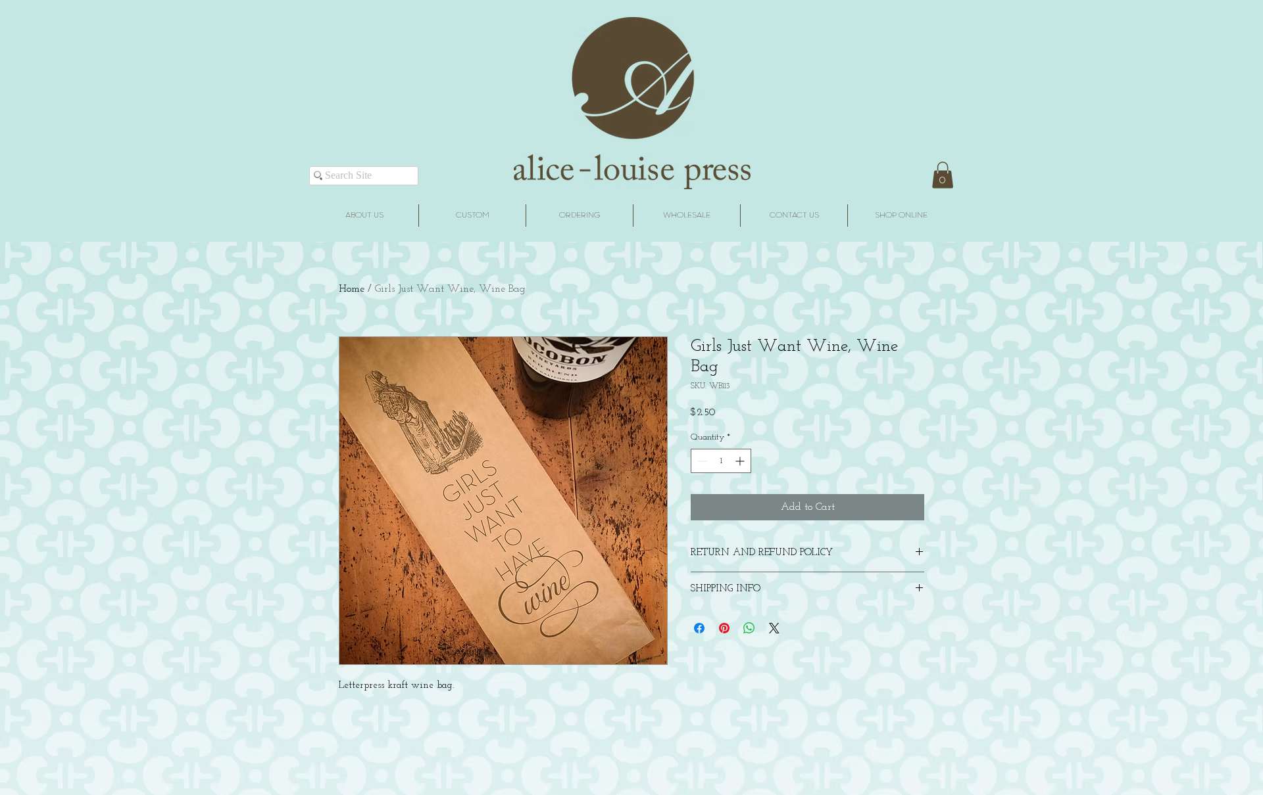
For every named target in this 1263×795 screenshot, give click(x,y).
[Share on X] (774, 628)
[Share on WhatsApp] (749, 628)
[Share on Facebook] (699, 628)
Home (351, 289)
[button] (942, 175)
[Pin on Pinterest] (724, 628)
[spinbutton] (721, 460)
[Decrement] (701, 460)
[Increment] (741, 460)
